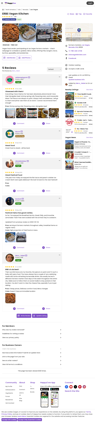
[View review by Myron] (9, 133)
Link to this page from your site (13, 357)
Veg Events (9, 393)
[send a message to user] (29, 77)
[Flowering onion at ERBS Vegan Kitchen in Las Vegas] (54, 113)
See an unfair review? (10, 360)
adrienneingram (21, 77)
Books (32, 392)
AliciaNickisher (20, 161)
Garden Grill (81, 103)
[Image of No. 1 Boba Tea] (69, 131)
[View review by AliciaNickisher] (9, 163)
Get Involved (9, 403)
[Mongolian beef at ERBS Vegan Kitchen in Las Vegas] (21, 113)
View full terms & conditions (12, 364)
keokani (18, 199)
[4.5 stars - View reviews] (79, 96)
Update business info (77, 80)
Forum (7, 396)
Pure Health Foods (84, 94)
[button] (79, 30)
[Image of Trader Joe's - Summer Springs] (69, 122)
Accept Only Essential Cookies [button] (29, 420)
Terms (88, 412)
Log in (90, 3)
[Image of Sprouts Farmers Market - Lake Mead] (69, 113)
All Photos (54, 40)
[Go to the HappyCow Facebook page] (66, 386)
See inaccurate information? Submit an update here (21, 353)
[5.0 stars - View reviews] (6, 16)
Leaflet (70, 38)
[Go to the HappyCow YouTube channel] (71, 386)
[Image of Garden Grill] (69, 105)
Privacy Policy (6, 414)
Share (72, 14)
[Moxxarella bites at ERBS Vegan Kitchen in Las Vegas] (43, 113)
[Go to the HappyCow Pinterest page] (80, 386)
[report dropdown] (59, 77)
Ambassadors (10, 390)
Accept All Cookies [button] (9, 420)
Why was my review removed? (13, 330)
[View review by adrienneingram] (9, 79)
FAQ (20, 386)
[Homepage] (10, 3)
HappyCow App (47, 382)
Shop (32, 382)
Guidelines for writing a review (13, 334)
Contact (22, 389)
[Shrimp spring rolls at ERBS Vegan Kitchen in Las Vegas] (32, 113)
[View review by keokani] (9, 201)
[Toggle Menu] (2, 3)
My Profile (8, 386)
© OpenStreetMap (85, 38)
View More (89, 90)
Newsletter (9, 400)
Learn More (21, 416)
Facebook (72, 58)
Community (11, 382)
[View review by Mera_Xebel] (9, 257)
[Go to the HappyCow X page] (75, 386)
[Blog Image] (69, 144)
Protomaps (76, 38)
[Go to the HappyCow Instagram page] (84, 386)
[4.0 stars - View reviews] (78, 113)
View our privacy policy (10, 337)
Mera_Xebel (16, 71)
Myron (17, 132)
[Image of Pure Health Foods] (69, 96)
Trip (80, 14)
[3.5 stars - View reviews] (78, 131)
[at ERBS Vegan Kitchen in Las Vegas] (10, 113)
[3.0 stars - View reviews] (78, 122)
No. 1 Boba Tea (82, 129)
